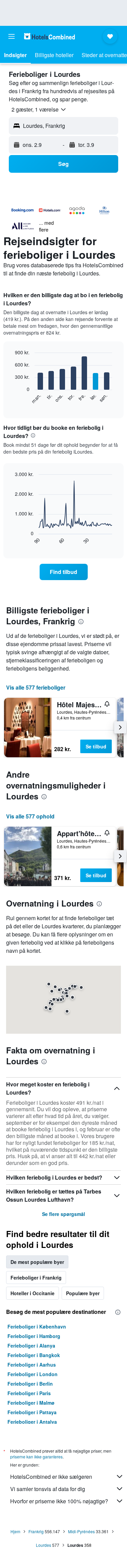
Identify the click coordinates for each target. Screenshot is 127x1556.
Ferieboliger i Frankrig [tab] (36, 1277)
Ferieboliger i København (36, 1326)
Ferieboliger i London (32, 1374)
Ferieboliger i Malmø (31, 1402)
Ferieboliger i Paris (29, 1393)
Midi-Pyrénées (81, 1531)
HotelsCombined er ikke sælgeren (51, 1477)
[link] (64, 572)
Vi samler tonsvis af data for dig (47, 1489)
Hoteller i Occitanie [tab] (32, 1293)
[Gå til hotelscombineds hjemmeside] (49, 36)
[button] (11, 36)
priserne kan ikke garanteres (36, 1456)
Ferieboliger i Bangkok (33, 1355)
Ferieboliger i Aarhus (31, 1364)
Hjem (15, 1531)
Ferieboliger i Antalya (32, 1421)
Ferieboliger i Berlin (30, 1383)
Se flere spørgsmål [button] (63, 1214)
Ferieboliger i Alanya (31, 1345)
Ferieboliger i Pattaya (32, 1412)
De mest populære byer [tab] (37, 1261)
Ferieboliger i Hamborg (33, 1336)
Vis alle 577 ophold (30, 816)
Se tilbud (96, 746)
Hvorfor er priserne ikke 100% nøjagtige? (59, 1501)
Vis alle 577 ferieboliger (35, 687)
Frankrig (36, 1531)
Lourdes (43, 1545)
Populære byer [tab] (83, 1293)
